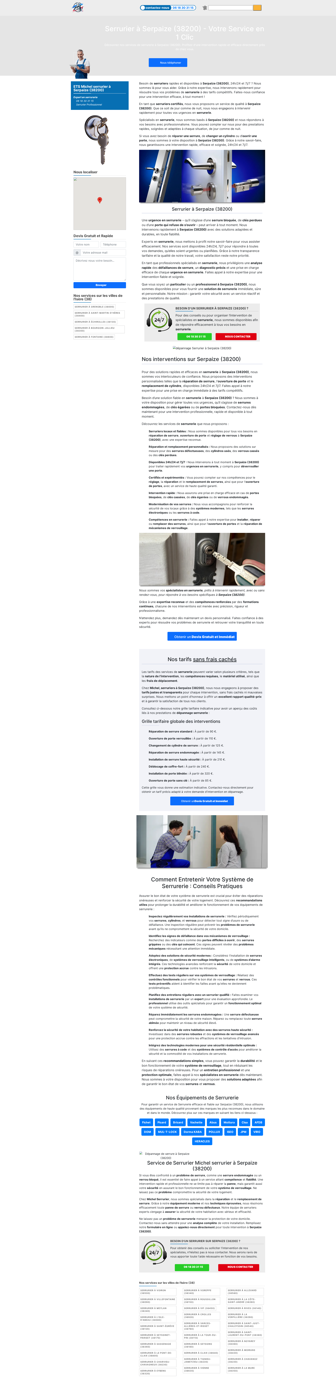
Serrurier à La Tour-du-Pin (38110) (200, 1336)
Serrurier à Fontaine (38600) (94, 337)
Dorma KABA (193, 1132)
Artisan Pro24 (254, 1388)
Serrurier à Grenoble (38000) (94, 306)
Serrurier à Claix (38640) (201, 1353)
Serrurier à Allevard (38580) (242, 1291)
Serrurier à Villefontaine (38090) (157, 1300)
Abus (213, 1122)
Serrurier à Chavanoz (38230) (243, 1360)
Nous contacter (237, 336)
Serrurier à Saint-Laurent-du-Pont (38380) (245, 1333)
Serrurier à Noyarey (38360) (241, 1342)
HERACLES (202, 1141)
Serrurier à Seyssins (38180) (198, 1345)
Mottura (229, 1122)
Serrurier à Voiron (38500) (153, 1291)
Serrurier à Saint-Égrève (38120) (157, 1327)
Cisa (245, 1122)
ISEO (230, 1132)
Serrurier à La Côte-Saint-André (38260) (242, 1300)
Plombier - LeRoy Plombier (168, 1392)
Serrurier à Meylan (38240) (153, 1309)
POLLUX (214, 1132)
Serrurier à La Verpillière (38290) (240, 1315)
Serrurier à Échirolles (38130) (95, 321)
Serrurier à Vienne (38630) (196, 1369)
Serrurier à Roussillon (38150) (200, 1300)
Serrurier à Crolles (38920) (197, 1315)
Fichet (146, 1122)
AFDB (258, 1122)
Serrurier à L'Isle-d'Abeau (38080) (152, 1318)
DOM (147, 1132)
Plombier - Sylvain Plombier (194, 1388)
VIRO (256, 1132)
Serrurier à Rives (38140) (244, 1308)
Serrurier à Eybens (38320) (153, 1372)
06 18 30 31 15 (183, 7)
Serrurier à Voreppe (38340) (197, 1291)
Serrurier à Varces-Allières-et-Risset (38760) (197, 1326)
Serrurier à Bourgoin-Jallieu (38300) (95, 329)
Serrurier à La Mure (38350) (241, 1369)
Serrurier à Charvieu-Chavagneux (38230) (155, 1363)
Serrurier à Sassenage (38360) (155, 1345)
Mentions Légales (139, 1388)
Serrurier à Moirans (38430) (241, 1351)
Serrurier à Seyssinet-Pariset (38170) (155, 1336)
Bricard (178, 1122)
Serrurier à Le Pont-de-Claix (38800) (156, 1354)
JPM (243, 1132)
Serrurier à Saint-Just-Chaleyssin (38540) (244, 1324)
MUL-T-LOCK (167, 1132)
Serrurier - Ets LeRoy (228, 1388)
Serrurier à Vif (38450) (199, 1308)
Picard (162, 1122)
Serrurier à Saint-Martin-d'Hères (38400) (97, 314)
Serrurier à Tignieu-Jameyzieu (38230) (197, 1360)
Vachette (196, 1122)
